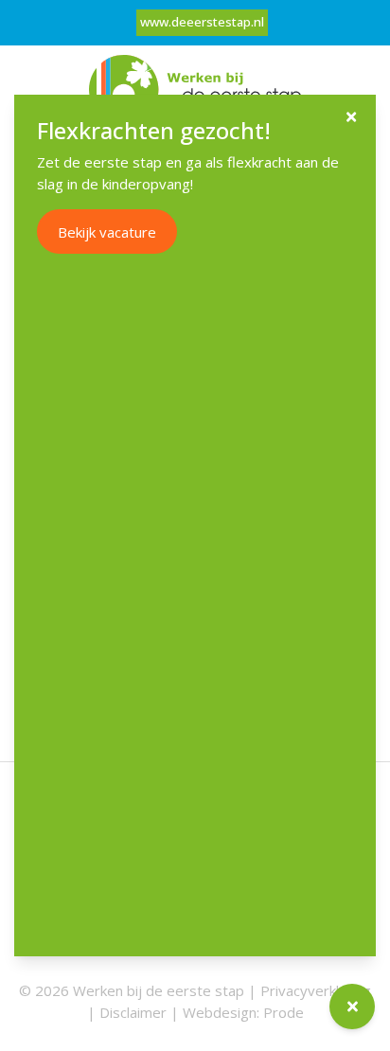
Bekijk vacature (107, 232)
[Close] (351, 117)
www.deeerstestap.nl (202, 21)
